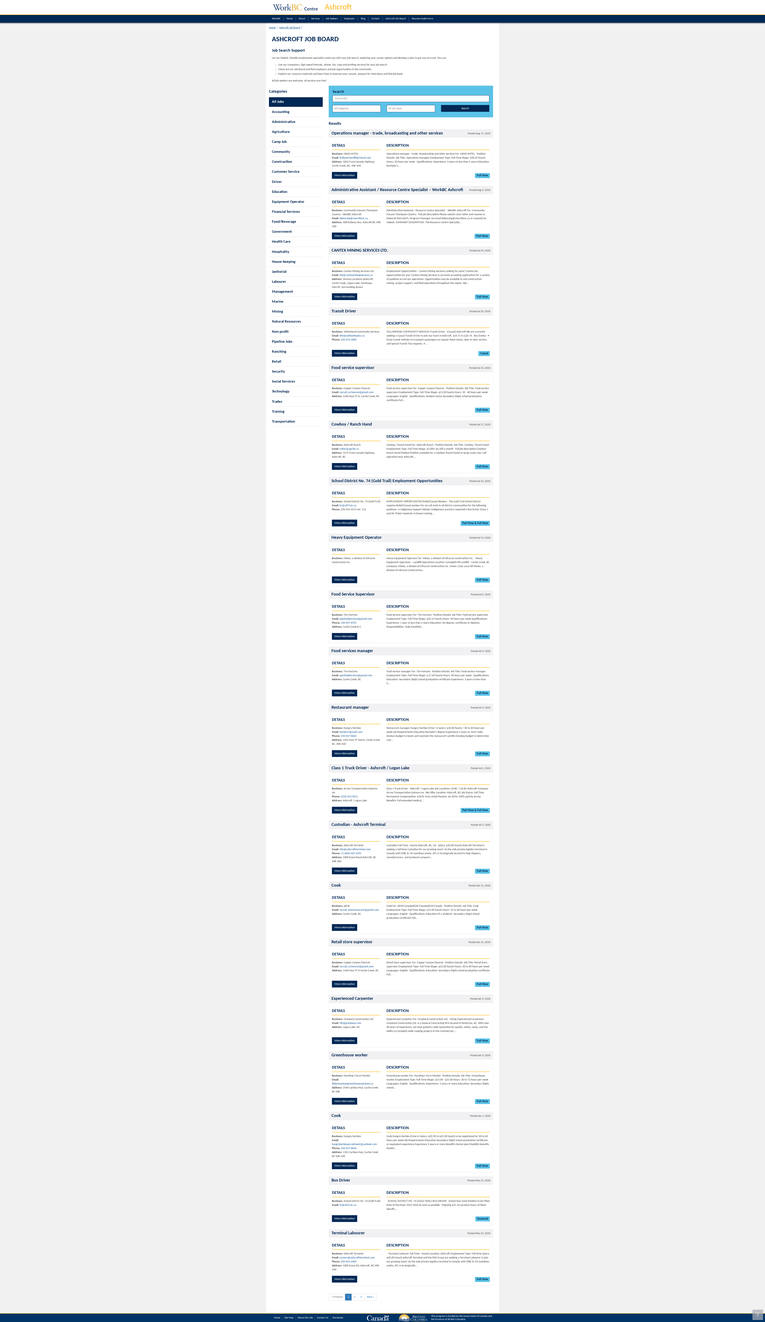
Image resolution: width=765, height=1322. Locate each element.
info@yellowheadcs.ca (352, 335)
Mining (277, 312)
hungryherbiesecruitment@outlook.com (354, 1144)
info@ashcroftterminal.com (355, 849)
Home (289, 18)
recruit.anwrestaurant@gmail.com (359, 910)
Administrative (283, 122)
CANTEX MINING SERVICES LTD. (360, 250)
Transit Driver (344, 311)
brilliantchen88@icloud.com (355, 157)
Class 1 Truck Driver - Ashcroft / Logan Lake (370, 768)
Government (282, 232)
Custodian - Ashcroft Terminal (358, 824)
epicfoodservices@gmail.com (355, 618)
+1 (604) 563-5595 (351, 853)
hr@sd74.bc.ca (347, 505)
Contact (375, 18)
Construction (282, 162)
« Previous (337, 1297)
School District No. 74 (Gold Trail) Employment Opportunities (387, 481)
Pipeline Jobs (282, 342)
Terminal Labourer (348, 1233)
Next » (370, 1297)
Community (281, 152)
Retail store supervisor (352, 942)
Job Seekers (332, 18)
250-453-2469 (348, 1261)
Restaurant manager (350, 707)
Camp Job (279, 142)
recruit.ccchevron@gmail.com (356, 392)
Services (315, 18)
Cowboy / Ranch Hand (352, 424)
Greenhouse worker (350, 1055)
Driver (277, 182)
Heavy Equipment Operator (357, 537)
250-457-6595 (348, 622)
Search (465, 108)
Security (278, 372)
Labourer (279, 282)
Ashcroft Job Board (395, 18)
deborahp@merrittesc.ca (353, 218)
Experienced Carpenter (352, 998)
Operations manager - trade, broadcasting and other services (387, 133)
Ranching (279, 352)
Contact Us (322, 1317)
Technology (280, 392)
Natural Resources (286, 322)
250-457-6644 (348, 736)
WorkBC (276, 18)
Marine (277, 302)
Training (278, 412)
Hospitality (280, 252)
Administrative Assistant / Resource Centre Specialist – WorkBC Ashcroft (397, 190)
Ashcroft (338, 8)
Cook (336, 885)
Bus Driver (341, 1180)
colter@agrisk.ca (349, 449)
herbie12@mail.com (350, 732)
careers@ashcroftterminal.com (357, 1257)
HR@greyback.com (350, 1023)
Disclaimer (337, 1317)
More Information (344, 175)
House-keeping (283, 262)
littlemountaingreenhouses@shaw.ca (352, 1083)
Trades (277, 402)
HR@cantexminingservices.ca (356, 275)
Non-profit (280, 332)
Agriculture (281, 132)
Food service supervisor (353, 368)
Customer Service (286, 172)
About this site (305, 1317)
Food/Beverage (284, 222)
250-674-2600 (348, 339)
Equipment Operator (288, 202)
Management (282, 292)
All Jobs (278, 102)
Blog (363, 18)
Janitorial (279, 272)
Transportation (283, 422)
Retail (276, 362)
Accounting (280, 112)
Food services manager (352, 651)
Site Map (288, 1317)
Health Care (281, 242)
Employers (349, 18)
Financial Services (286, 212)
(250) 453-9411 (349, 796)
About (302, 18)
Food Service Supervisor (353, 594)
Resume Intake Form (422, 18)
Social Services (283, 382)
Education (279, 192)
